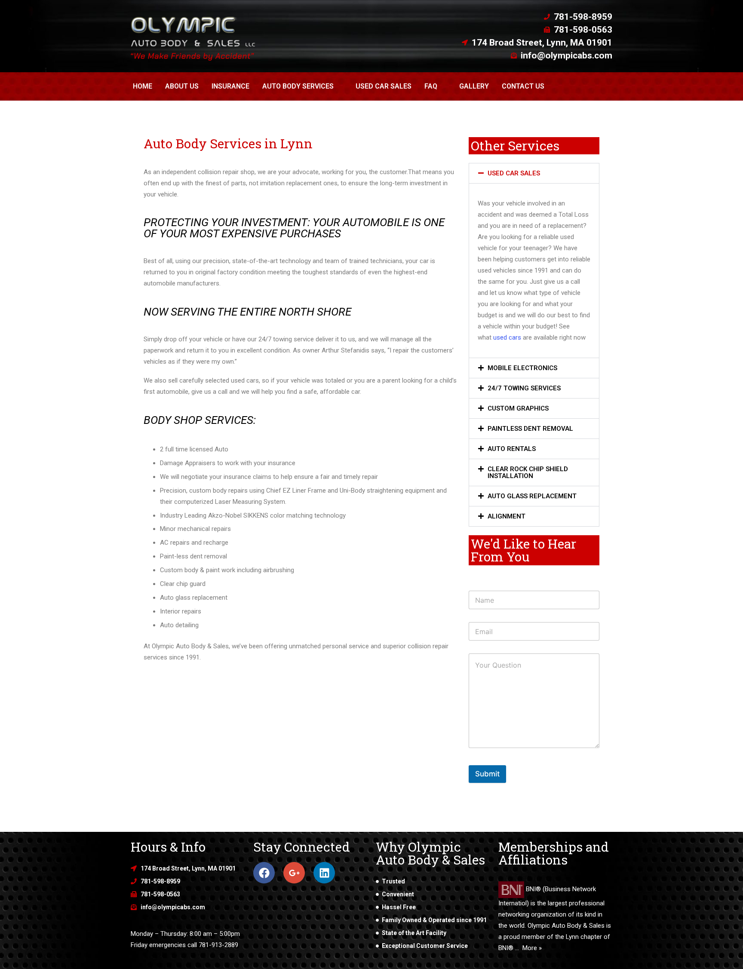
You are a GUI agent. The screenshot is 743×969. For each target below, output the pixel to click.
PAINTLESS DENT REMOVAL (530, 428)
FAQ (430, 86)
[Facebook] (264, 872)
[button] (534, 173)
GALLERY (474, 86)
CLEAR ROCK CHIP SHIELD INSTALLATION (528, 472)
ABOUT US (182, 86)
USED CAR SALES (383, 86)
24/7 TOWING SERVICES (524, 388)
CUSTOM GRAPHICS (518, 408)
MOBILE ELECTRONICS (522, 368)
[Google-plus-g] (294, 872)
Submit (487, 774)
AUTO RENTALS (512, 449)
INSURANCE (230, 86)
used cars (507, 337)
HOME (142, 86)
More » (532, 948)
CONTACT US (523, 86)
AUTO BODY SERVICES (298, 86)
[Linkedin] (324, 872)
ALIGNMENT (506, 516)
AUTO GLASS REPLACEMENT (532, 496)
